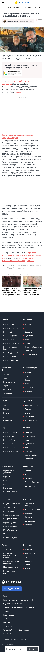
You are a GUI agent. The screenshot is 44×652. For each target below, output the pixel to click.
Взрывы (6, 477)
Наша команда (8, 622)
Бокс (27, 376)
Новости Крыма (9, 357)
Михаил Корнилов (12, 21)
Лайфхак (28, 451)
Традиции (29, 513)
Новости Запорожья (11, 343)
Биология (7, 413)
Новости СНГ (8, 444)
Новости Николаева (11, 360)
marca (18, 92)
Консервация (30, 553)
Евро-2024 (29, 387)
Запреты (28, 517)
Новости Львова (9, 339)
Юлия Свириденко (10, 538)
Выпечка (28, 550)
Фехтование (29, 391)
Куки (21, 649)
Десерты (28, 561)
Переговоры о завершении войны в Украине (22, 7)
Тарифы (6, 386)
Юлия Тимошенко (10, 530)
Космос (6, 409)
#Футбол (10, 265)
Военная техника (10, 492)
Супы (27, 557)
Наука (4, 401)
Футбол (28, 372)
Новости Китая (9, 447)
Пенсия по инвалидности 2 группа (9, 555)
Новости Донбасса (10, 353)
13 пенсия (7, 550)
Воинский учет (30, 486)
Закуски (28, 568)
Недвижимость (9, 382)
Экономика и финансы (7, 369)
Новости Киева (9, 324)
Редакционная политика (12, 604)
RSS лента (7, 634)
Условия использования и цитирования (18, 607)
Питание (28, 409)
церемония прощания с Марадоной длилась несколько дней (21, 255)
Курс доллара (8, 389)
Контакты (6, 619)
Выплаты (28, 332)
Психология (29, 417)
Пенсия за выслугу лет (10, 572)
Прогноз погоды (31, 354)
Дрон (5, 417)
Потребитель (30, 436)
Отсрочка (28, 478)
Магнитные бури (31, 455)
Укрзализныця (9, 393)
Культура (28, 447)
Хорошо (32, 649)
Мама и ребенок (31, 405)
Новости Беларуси (10, 451)
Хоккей (27, 384)
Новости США (9, 436)
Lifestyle (26, 428)
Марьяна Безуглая (10, 534)
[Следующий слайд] (42, 7)
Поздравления (31, 459)
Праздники (28, 499)
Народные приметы (33, 509)
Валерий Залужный (11, 519)
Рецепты (27, 545)
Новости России (9, 440)
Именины (28, 525)
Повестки (28, 471)
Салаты (28, 565)
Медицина (29, 339)
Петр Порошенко (10, 526)
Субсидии (29, 336)
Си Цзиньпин (8, 511)
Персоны (6, 499)
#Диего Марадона (34, 265)
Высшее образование (33, 347)
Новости (5, 320)
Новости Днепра (9, 332)
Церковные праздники (29, 505)
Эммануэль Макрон (11, 515)
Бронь (27, 474)
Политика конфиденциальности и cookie (18, 600)
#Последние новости (15, 268)
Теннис (28, 380)
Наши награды (8, 615)
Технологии (7, 405)
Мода (27, 440)
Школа (27, 343)
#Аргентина (20, 265)
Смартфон (7, 420)
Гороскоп (28, 432)
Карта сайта (7, 626)
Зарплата (28, 324)
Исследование (31, 420)
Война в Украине (9, 466)
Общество (27, 320)
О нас (5, 596)
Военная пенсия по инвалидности (11, 562)
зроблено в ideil (7, 645)
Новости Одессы (10, 336)
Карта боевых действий (8, 472)
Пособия (28, 351)
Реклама (6, 611)
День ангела (30, 521)
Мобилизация (29, 466)
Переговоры (8, 480)
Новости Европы (10, 432)
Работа (28, 328)
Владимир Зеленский (11, 504)
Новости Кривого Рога (10, 348)
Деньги (6, 374)
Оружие (6, 484)
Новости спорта (30, 368)
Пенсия (5, 545)
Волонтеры (7, 488)
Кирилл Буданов (9, 523)
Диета (27, 413)
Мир (3, 428)
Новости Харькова (10, 328)
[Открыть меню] (3, 2)
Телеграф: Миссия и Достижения (16, 630)
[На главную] (22, 2)
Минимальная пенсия (12, 567)
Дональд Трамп (9, 507)
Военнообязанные (32, 482)
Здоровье (27, 401)
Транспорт (7, 378)
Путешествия (30, 444)
